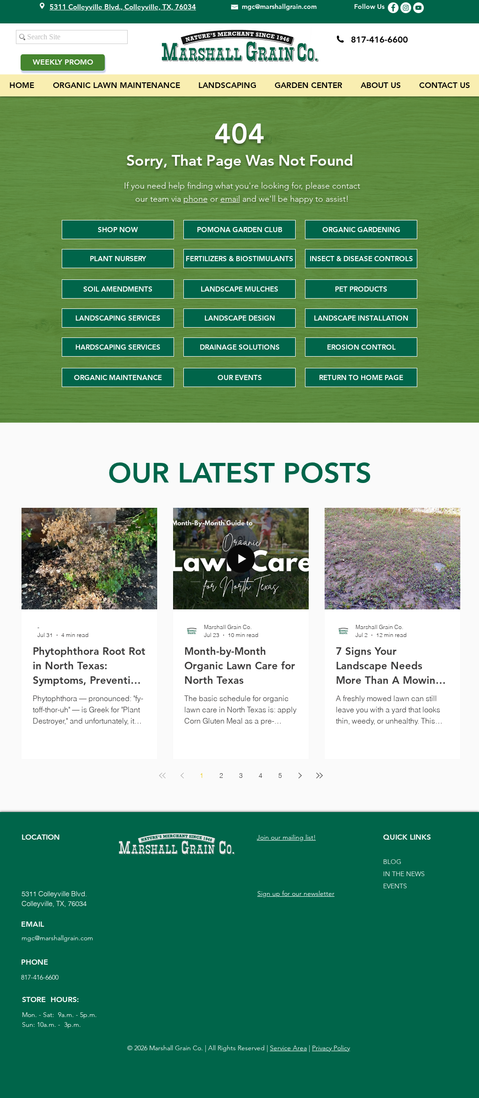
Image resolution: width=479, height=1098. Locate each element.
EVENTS (395, 886)
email (230, 199)
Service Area (288, 1048)
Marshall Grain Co (174, 1048)
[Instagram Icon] (405, 7)
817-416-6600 (379, 39)
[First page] (162, 775)
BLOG (392, 861)
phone (195, 199)
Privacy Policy (331, 1048)
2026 (140, 1048)
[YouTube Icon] (418, 7)
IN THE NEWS (404, 874)
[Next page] (299, 775)
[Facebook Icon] (393, 7)
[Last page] (319, 775)
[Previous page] (182, 775)
